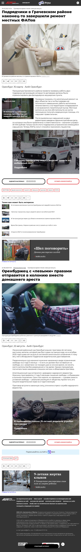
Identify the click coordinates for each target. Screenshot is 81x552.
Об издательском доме (24, 499)
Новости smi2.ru (9, 261)
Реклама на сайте (69, 501)
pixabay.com (45, 76)
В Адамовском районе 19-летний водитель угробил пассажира (43, 422)
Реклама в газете (22, 503)
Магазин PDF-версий (37, 501)
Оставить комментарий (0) (63, 181)
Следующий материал (41, 546)
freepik (58, 335)
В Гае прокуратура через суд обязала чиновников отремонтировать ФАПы (35, 218)
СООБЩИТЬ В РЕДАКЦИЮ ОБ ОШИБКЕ (27, 506)
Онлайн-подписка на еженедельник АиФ (57, 499)
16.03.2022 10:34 (7, 8)
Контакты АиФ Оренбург (53, 501)
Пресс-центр (38, 499)
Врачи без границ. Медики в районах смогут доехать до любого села (34, 225)
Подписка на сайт (22, 501)
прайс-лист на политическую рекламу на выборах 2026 (48, 503)
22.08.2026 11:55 (7, 268)
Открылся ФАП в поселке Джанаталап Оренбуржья (28, 232)
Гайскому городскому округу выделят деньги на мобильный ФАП (42, 161)
